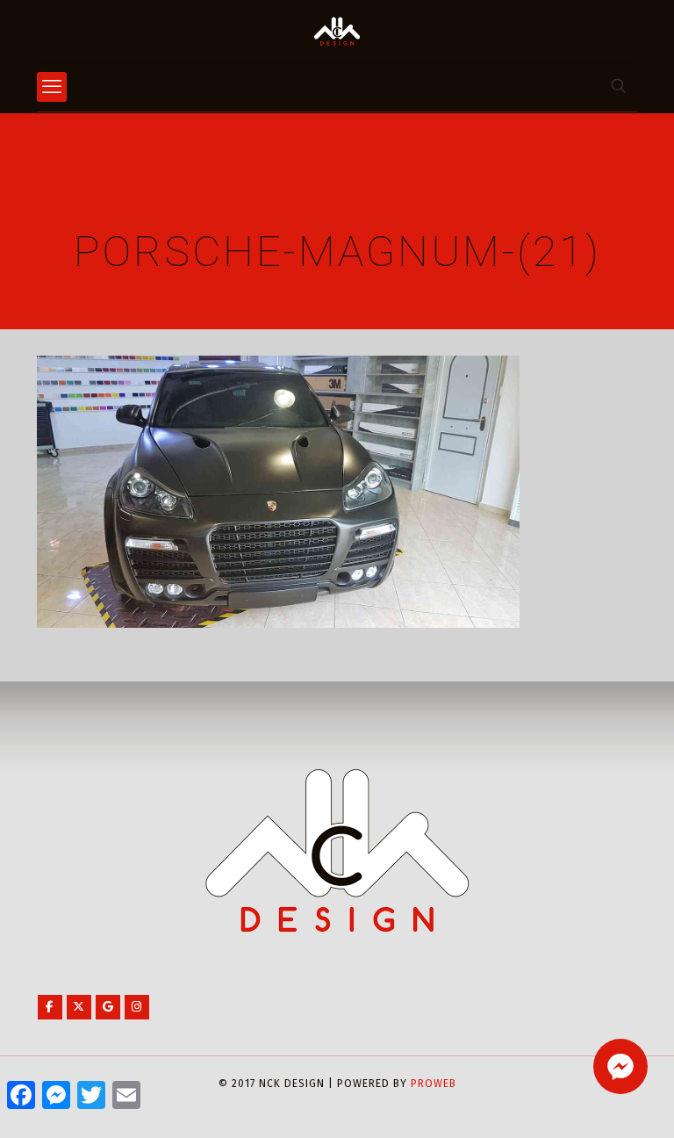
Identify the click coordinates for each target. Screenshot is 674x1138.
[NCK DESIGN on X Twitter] (79, 1007)
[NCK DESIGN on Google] (108, 1007)
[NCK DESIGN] (337, 30)
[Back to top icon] (589, 1102)
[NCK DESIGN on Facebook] (50, 1007)
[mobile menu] (52, 87)
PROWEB (433, 1083)
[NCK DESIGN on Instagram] (137, 1007)
